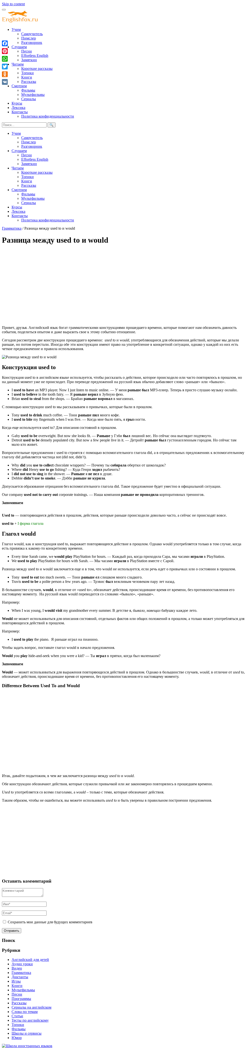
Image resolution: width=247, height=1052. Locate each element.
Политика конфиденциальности (47, 116)
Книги (26, 77)
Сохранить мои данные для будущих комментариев (50, 922)
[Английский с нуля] (20, 21)
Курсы (17, 103)
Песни (26, 51)
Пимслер (28, 38)
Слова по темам (25, 1012)
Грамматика (11, 228)
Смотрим (19, 86)
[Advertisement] (123, 283)
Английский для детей (30, 960)
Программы (21, 999)
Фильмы (28, 90)
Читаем (18, 64)
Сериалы (28, 99)
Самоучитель (32, 34)
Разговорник (31, 42)
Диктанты (20, 977)
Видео (17, 968)
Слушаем (19, 47)
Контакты (20, 112)
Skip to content (13, 4)
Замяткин (29, 60)
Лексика (18, 108)
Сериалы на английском (31, 1007)
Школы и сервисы (26, 1033)
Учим (16, 29)
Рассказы (28, 82)
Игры (16, 981)
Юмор (17, 1038)
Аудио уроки (22, 964)
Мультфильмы (33, 95)
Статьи (17, 1016)
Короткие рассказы (37, 69)
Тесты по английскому (30, 1020)
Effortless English (34, 55)
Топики (27, 73)
